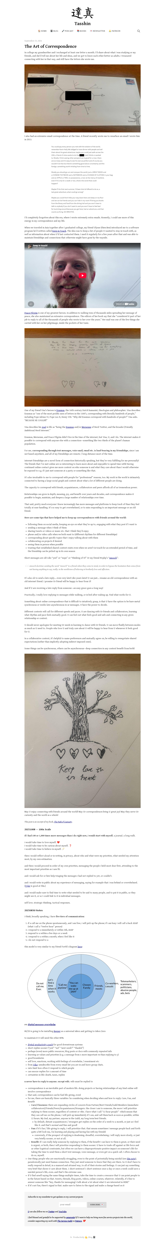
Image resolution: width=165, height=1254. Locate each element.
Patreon (78, 1221)
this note (131, 1159)
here (80, 947)
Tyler (27, 886)
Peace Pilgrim (31, 313)
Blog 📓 (92, 1237)
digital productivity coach (40, 1044)
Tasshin (82, 23)
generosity (70, 1217)
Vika (35, 1065)
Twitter (51, 1211)
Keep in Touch (59, 231)
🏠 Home (42, 31)
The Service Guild (64, 1221)
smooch (113, 558)
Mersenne (86, 427)
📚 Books (81, 31)
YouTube (62, 1211)
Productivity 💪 (80, 1237)
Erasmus (60, 410)
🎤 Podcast (67, 31)
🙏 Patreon (114, 31)
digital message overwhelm (42, 1024)
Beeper (57, 1031)
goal (44, 427)
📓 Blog (54, 31)
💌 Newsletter (97, 31)
